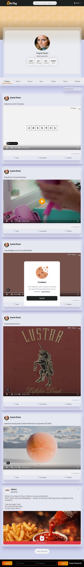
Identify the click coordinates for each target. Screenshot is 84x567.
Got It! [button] (42, 298)
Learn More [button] (45, 291)
